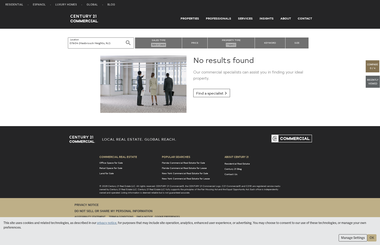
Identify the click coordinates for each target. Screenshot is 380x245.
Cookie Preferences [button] (167, 217)
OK (372, 238)
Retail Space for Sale (110, 168)
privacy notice (107, 223)
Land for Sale (106, 173)
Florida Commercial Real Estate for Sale (183, 162)
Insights (266, 18)
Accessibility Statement (90, 217)
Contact (305, 18)
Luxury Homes (66, 5)
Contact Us (231, 174)
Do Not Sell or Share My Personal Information (113, 211)
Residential (14, 5)
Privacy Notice (87, 205)
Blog (111, 5)
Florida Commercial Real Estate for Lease (184, 168)
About (285, 18)
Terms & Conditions (121, 217)
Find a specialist (210, 93)
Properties (190, 18)
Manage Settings (353, 238)
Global (92, 5)
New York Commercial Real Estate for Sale (185, 173)
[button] (373, 66)
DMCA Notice (145, 217)
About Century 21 (237, 156)
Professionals (218, 18)
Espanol (39, 5)
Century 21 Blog (233, 168)
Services (245, 18)
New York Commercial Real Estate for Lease (186, 178)
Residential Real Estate (237, 163)
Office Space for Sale (111, 162)
